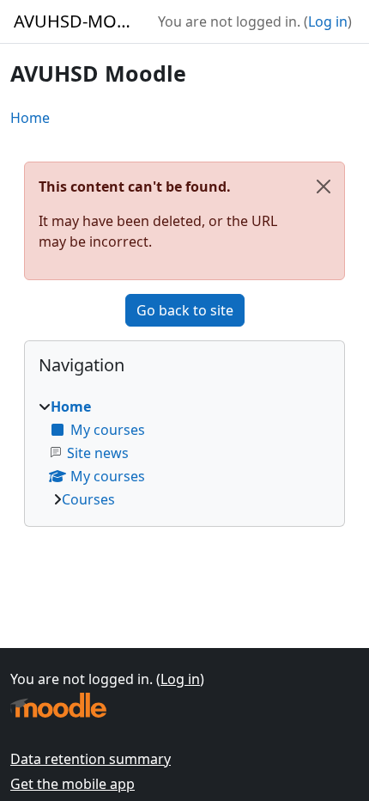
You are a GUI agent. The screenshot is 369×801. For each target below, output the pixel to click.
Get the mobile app (72, 783)
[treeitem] (184, 453)
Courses (88, 499)
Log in (328, 21)
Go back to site (184, 310)
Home (30, 117)
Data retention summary (90, 758)
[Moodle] (58, 705)
